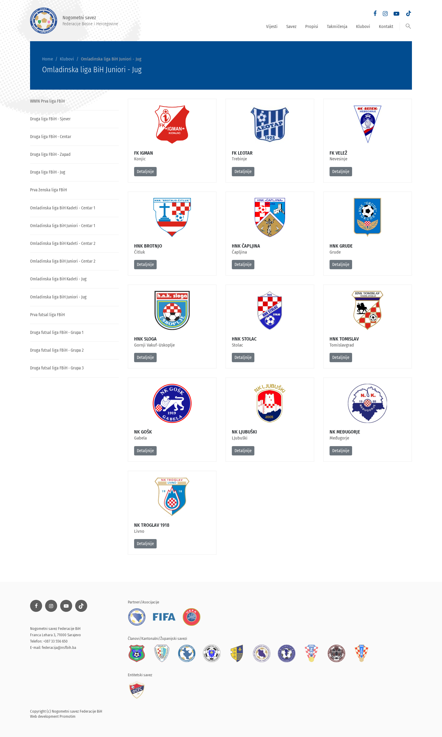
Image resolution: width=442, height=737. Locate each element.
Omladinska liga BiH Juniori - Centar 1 (62, 225)
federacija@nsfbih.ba (59, 647)
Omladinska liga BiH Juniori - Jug (58, 297)
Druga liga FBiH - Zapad (50, 154)
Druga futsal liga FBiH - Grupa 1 (56, 332)
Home (47, 59)
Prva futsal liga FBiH (47, 314)
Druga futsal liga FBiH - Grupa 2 (57, 350)
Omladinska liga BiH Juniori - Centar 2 (62, 261)
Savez (291, 26)
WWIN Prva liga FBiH (47, 101)
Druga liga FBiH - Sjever (50, 119)
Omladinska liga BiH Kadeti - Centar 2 (62, 243)
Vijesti (272, 26)
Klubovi (363, 26)
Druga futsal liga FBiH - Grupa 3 (57, 368)
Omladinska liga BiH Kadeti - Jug (58, 279)
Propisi (311, 26)
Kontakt (386, 26)
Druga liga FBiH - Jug (47, 172)
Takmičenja (337, 26)
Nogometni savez (90, 20)
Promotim (67, 716)
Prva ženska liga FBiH (48, 190)
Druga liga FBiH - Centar (50, 136)
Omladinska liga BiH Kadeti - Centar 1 (62, 208)
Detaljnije (145, 171)
